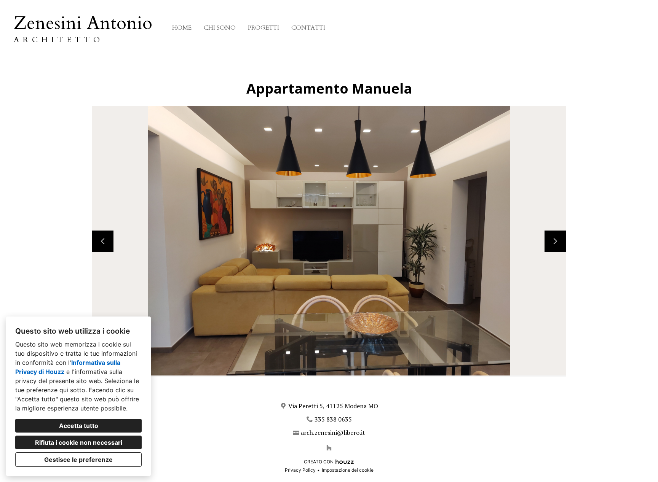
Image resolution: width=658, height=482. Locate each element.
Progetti (263, 28)
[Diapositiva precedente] (102, 241)
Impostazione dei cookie (348, 470)
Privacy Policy (300, 470)
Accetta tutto (78, 426)
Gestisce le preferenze (78, 459)
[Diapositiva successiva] (555, 241)
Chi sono (220, 28)
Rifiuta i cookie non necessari (78, 442)
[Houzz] (329, 448)
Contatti (308, 28)
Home (182, 28)
